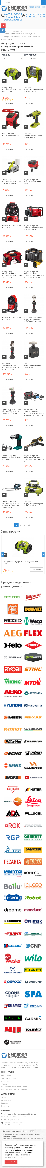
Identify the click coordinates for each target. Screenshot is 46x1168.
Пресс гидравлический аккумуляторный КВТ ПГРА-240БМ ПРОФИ (33, 319)
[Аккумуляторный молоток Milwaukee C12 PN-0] (34, 165)
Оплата (4, 1084)
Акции (3, 1097)
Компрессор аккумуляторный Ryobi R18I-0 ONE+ (11, 89)
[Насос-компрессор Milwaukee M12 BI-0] (12, 120)
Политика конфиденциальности (14, 1087)
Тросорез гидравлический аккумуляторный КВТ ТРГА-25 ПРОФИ (11, 366)
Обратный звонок (36, 7)
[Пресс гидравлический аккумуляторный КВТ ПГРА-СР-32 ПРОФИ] (12, 396)
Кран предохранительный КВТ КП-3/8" (32, 365)
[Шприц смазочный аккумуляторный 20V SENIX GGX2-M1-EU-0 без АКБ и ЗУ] (12, 488)
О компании (6, 1075)
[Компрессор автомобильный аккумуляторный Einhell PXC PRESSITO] (12, 257)
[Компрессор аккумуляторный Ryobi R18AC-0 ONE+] (34, 488)
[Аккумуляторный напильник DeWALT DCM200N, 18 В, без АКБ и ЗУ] (34, 442)
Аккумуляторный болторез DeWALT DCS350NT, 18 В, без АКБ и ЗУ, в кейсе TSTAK (34, 274)
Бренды (4, 1103)
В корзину (9, 104)
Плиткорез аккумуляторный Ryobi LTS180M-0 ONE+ (11, 181)
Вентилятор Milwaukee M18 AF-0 (11, 226)
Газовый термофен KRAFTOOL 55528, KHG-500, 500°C (11, 457)
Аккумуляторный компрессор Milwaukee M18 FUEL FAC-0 (33, 227)
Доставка (4, 1081)
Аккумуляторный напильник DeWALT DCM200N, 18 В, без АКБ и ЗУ (34, 458)
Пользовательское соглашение (14, 1089)
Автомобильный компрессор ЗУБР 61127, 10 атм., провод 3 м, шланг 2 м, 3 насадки (34, 412)
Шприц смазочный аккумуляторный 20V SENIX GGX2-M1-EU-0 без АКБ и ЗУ (11, 504)
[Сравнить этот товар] (4, 81)
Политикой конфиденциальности (17, 1156)
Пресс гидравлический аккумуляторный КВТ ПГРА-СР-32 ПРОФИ (11, 411)
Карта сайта (6, 1100)
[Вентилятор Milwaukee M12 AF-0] (12, 304)
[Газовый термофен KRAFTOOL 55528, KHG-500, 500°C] (12, 442)
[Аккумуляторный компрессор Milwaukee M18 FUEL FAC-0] (34, 212)
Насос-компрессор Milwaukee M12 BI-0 (10, 134)
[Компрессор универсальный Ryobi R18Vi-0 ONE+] (34, 120)
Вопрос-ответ (6, 1106)
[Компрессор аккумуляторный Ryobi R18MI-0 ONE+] (34, 73)
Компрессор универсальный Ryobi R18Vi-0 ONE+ (33, 135)
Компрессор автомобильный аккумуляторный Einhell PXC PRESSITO (12, 274)
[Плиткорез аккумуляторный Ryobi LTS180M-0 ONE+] (12, 165)
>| (29, 525)
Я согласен (11, 1162)
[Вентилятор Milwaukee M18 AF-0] (12, 212)
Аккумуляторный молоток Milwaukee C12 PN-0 (33, 181)
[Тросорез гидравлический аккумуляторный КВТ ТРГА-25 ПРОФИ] (12, 350)
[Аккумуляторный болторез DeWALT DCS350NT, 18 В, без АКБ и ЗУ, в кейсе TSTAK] (34, 257)
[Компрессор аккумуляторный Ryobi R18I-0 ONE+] (12, 73)
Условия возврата (8, 1078)
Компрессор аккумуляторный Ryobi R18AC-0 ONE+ (33, 503)
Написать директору (13, 19)
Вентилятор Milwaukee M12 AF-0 (11, 318)
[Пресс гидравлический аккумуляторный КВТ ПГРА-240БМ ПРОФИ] (34, 304)
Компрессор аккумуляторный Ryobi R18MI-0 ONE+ (33, 89)
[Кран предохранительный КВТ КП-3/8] (34, 350)
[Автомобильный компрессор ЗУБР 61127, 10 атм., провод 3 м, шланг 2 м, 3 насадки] (34, 396)
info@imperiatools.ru (12, 1119)
